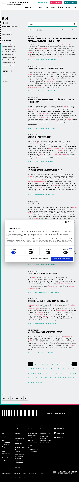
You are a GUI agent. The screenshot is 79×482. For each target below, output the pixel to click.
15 (57, 364)
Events (16, 429)
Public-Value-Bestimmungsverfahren (42, 274)
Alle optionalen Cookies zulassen (62, 258)
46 (36, 373)
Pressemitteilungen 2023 (9, 57)
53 (53, 373)
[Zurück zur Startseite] (15, 5)
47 (38, 373)
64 (31, 378)
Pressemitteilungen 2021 (10, 52)
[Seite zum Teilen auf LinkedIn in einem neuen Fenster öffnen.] (4, 398)
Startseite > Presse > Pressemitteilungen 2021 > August (41, 128)
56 (61, 373)
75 (58, 378)
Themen (5, 81)
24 (31, 369)
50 (46, 373)
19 (67, 364)
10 (44, 364)
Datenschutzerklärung (7, 473)
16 (59, 364)
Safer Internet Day (19, 465)
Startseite (4, 12)
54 (56, 373)
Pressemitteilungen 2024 (9, 60)
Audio (3, 451)
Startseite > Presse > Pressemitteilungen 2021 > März (41, 161)
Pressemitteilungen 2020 (9, 49)
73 (53, 378)
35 (58, 369)
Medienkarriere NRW (20, 447)
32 (51, 369)
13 (52, 364)
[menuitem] (30, 8)
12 (49, 364)
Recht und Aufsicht (7, 32)
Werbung (4, 460)
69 (43, 378)
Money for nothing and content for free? (45, 170)
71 (48, 378)
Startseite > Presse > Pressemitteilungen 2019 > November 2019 (43, 59)
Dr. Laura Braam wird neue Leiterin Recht (45, 332)
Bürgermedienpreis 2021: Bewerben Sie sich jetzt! (48, 301)
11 (47, 364)
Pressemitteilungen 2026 (9, 65)
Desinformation (6, 453)
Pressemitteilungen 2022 (9, 54)
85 (33, 382)
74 (56, 378)
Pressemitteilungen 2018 (9, 44)
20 (69, 364)
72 (51, 378)
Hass (3, 433)
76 (61, 378)
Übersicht (40, 473)
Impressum (17, 473)
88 (41, 382)
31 (48, 369)
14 (54, 364)
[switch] (31, 252)
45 (33, 373)
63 (28, 378)
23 (28, 369)
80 (70, 378)
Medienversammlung (20, 454)
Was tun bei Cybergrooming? (39, 137)
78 (66, 378)
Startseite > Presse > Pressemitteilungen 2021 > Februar (41, 264)
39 (68, 369)
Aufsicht (30, 438)
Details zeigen (70, 249)
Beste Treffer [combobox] (72, 30)
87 (38, 382)
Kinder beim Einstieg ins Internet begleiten (45, 69)
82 (75, 378)
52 (51, 373)
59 (68, 373)
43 (28, 373)
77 (63, 378)
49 (43, 373)
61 (73, 373)
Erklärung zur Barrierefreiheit (29, 473)
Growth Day (18, 441)
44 (31, 373)
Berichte (30, 445)
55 (58, 373)
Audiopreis (17, 433)
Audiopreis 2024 (34, 203)
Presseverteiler (44, 436)
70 (46, 378)
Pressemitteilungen (8, 41)
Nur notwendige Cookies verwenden (39, 258)
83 (28, 382)
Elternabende (18, 467)
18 (64, 364)
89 (43, 382)
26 (36, 369)
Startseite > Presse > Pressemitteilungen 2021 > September (42, 323)
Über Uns (30, 429)
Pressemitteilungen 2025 (9, 62)
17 (62, 364)
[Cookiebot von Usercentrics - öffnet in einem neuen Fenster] (66, 222)
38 (66, 369)
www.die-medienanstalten (36, 285)
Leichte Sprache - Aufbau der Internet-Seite (11, 478)
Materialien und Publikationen (10, 28)
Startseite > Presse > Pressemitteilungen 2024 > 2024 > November (43, 292)
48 (41, 373)
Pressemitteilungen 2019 (9, 46)
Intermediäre (5, 444)
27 (38, 369)
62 (75, 373)
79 (68, 378)
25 (33, 369)
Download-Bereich (45, 443)
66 (36, 378)
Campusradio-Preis (19, 438)
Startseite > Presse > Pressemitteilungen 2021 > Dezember (42, 91)
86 (36, 382)
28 (41, 369)
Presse (42, 429)
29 (43, 369)
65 (33, 378)
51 (48, 373)
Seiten (5, 78)
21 (72, 364)
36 (61, 369)
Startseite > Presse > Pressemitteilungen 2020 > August (41, 194)
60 (70, 373)
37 (63, 369)
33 (53, 369)
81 (73, 378)
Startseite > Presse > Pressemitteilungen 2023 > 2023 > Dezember (43, 353)
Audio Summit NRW (20, 436)
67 (38, 378)
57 (63, 373)
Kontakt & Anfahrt (32, 452)
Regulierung (31, 440)
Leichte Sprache (43, 2)
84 (31, 382)
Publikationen (7, 71)
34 (56, 369)
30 (46, 369)
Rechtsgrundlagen (7, 34)
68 (41, 378)
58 (66, 373)
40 (70, 369)
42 (75, 369)
